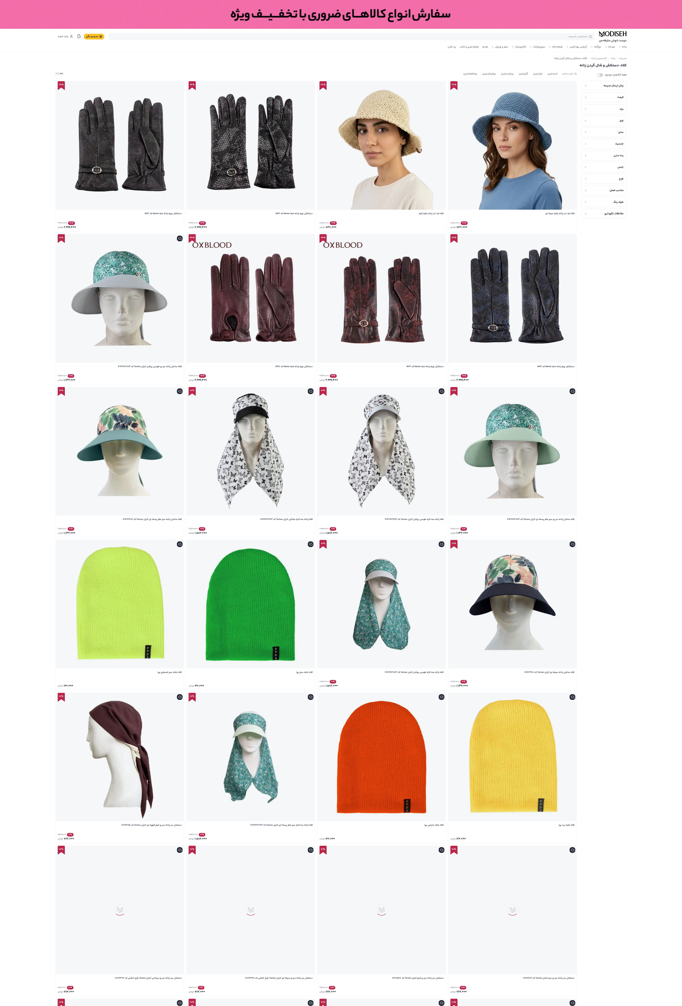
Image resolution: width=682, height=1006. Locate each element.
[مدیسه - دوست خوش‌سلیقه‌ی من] (613, 36)
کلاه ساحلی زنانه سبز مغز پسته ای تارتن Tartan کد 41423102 (152, 519)
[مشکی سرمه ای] (246, 226)
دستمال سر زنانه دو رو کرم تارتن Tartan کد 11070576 (418, 978)
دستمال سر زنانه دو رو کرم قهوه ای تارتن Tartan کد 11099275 (151, 825)
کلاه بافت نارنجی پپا (434, 825)
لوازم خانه (557, 47)
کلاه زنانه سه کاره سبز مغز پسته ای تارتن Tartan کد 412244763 (281, 825)
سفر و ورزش (501, 47)
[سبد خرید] (79, 36)
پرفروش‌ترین (489, 74)
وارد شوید (63, 36)
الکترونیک (520, 47)
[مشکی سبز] (255, 226)
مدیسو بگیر (92, 37)
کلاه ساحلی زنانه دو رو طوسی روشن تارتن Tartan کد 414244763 (150, 366)
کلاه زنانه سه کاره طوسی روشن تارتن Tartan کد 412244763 (414, 672)
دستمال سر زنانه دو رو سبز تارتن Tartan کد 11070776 (549, 978)
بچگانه (597, 47)
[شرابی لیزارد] (236, 226)
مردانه (611, 47)
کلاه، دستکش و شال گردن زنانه (570, 58)
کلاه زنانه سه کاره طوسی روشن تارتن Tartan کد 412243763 (414, 519)
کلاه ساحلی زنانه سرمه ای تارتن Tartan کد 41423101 (549, 672)
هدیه (485, 47)
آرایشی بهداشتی (578, 47)
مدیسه (623, 58)
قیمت (620, 97)
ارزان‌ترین (538, 74)
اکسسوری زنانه (599, 58)
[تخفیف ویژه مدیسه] (341, 14)
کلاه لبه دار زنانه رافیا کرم (431, 213)
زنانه (624, 47)
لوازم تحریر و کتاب (469, 47)
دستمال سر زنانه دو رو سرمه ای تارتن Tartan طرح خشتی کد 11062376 (279, 978)
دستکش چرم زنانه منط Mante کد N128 (294, 366)
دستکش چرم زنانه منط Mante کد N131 (294, 213)
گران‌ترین (523, 74)
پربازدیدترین (507, 74)
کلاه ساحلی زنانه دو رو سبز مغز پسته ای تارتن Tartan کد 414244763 (541, 519)
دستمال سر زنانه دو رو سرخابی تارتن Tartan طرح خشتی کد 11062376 (148, 978)
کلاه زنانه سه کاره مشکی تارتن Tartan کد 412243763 (286, 519)
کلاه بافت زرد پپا (567, 825)
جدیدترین (552, 74)
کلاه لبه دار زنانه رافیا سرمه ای (560, 213)
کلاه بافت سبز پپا (304, 672)
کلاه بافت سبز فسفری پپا (170, 672)
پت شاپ (452, 47)
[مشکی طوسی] (265, 226)
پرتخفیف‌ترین (470, 74)
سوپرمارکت (539, 47)
